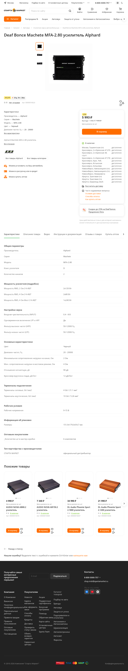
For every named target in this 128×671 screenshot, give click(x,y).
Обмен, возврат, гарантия (28, 636)
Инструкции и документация (68, 234)
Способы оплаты (92, 196)
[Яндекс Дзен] (97, 591)
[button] (124, 503)
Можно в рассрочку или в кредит (23, 171)
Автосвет (58, 636)
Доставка (28, 623)
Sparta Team (44, 631)
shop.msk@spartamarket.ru (96, 581)
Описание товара (31, 234)
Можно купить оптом (18, 177)
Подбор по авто (61, 599)
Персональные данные (11, 612)
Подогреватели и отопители (61, 616)
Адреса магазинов (29, 602)
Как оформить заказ (30, 608)
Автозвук (58, 607)
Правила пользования (10, 622)
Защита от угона (61, 611)
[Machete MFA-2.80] (68, 67)
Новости (28, 597)
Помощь (43, 613)
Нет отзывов (14, 102)
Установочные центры (45, 626)
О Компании (10, 597)
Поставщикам (10, 634)
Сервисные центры (29, 643)
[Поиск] (70, 11)
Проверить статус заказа (30, 628)
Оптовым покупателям (10, 628)
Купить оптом (112, 234)
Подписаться (59, 576)
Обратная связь (46, 617)
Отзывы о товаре (93, 234)
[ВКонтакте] (86, 591)
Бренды (57, 603)
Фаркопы (58, 640)
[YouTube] (92, 591)
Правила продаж (11, 617)
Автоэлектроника (62, 632)
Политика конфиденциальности (14, 606)
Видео (47, 234)
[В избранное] (121, 101)
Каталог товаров (58, 593)
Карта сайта (44, 621)
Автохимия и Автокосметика (61, 622)
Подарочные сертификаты (45, 602)
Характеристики (12, 234)
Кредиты (28, 619)
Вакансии (8, 601)
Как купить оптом (92, 199)
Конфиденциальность (114, 663)
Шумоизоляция (61, 628)
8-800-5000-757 (102, 3)
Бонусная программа (44, 608)
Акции (42, 597)
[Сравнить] (121, 104)
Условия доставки (93, 193)
